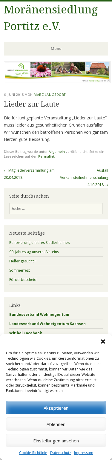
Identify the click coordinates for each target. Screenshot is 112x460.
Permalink (46, 156)
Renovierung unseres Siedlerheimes (39, 242)
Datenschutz (60, 452)
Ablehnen (56, 424)
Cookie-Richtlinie (33, 452)
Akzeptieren (56, 408)
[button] (103, 341)
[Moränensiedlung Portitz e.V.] (57, 81)
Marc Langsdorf (50, 94)
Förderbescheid (22, 279)
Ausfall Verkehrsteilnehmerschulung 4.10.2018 (84, 177)
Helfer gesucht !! (22, 261)
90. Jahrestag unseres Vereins (34, 251)
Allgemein (57, 151)
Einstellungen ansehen (56, 441)
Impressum (83, 452)
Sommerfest (19, 270)
